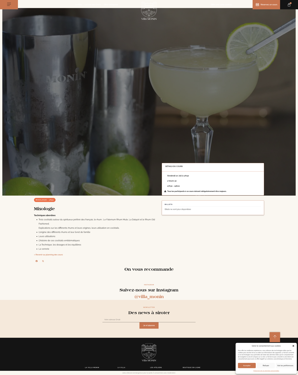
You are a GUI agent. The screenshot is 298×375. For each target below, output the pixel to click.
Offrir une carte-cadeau (221, 4)
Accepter (247, 366)
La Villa (78, 5)
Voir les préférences (285, 366)
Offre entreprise (111, 5)
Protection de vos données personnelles (266, 371)
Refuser (266, 366)
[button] (293, 346)
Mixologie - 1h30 (45, 200)
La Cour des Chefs (93, 5)
